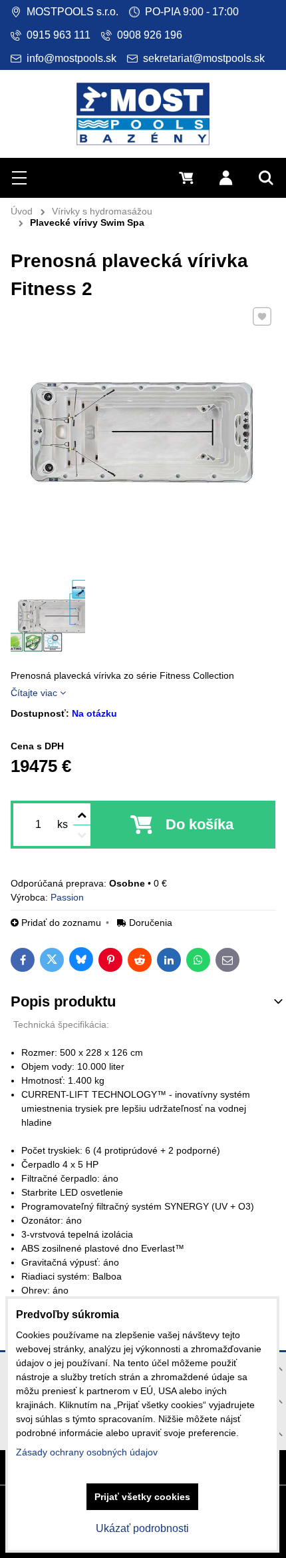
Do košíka (199, 824)
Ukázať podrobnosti (142, 1528)
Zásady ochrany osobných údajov (87, 1452)
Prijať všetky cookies (142, 1496)
